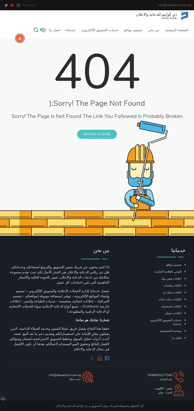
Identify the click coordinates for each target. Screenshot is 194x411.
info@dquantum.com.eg (65, 375)
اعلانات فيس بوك (171, 279)
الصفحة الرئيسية (176, 30)
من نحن (153, 30)
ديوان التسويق (100, 406)
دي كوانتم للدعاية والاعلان (72, 406)
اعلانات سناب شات (169, 299)
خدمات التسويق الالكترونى (99, 30)
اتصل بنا (54, 30)
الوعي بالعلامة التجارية (168, 271)
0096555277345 (160, 375)
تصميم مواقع (133, 30)
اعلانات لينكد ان (172, 292)
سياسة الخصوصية (170, 331)
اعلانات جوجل (173, 313)
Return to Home (97, 134)
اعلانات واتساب (172, 285)
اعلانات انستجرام (171, 306)
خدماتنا (71, 30)
